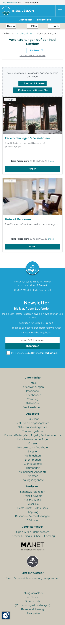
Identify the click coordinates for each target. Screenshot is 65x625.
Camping (32, 399)
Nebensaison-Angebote (32, 427)
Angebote (32, 413)
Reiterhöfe (32, 403)
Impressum (32, 597)
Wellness (32, 520)
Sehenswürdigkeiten (32, 491)
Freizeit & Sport (32, 495)
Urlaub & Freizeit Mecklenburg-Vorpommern (32, 578)
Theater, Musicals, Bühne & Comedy (32, 536)
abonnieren (32, 345)
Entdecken (32, 486)
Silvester (32, 451)
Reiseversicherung (32, 609)
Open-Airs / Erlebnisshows (32, 532)
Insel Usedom (32, 2)
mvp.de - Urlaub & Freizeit (32, 285)
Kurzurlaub (32, 419)
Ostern (32, 443)
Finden (32, 168)
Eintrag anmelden (32, 593)
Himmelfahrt (32, 467)
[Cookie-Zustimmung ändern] (6, 615)
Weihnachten (32, 455)
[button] (23, 11)
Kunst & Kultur (32, 500)
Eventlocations (32, 463)
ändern (51, 161)
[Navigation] (60, 11)
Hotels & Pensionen (18, 219)
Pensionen (32, 391)
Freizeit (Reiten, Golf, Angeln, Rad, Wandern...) (32, 435)
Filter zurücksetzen (34, 83)
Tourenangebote (32, 431)
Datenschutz (32, 601)
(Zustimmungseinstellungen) (32, 605)
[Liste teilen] (23, 50)
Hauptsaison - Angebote (32, 447)
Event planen (32, 459)
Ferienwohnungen (32, 387)
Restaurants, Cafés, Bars (32, 508)
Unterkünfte (32, 377)
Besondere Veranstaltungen (32, 516)
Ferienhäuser (32, 395)
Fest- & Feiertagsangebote (32, 423)
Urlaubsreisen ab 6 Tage (32, 439)
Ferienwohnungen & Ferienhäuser (27, 138)
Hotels (32, 383)
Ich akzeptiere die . (34, 352)
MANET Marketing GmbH (37, 289)
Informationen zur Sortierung (33, 55)
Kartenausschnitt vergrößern (34, 90)
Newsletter (33, 613)
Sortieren (35, 50)
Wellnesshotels (32, 407)
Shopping (32, 512)
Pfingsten (32, 476)
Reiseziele (32, 504)
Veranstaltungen (33, 526)
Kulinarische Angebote (33, 472)
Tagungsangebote (32, 480)
